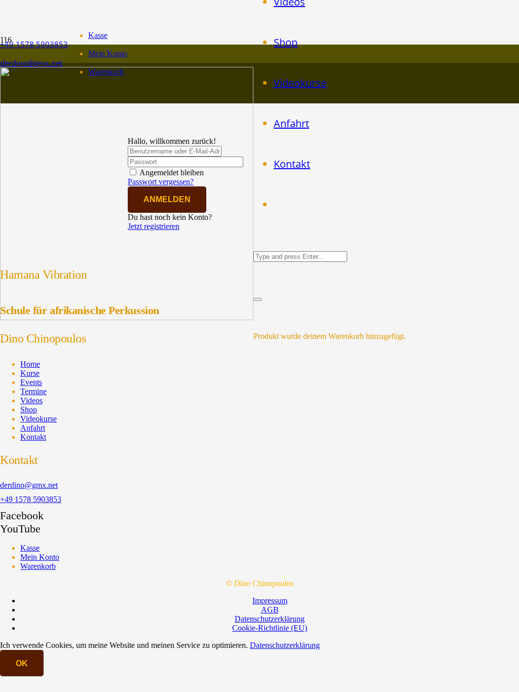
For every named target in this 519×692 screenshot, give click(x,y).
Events (31, 382)
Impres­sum (269, 600)
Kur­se (30, 373)
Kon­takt (33, 437)
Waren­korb (38, 566)
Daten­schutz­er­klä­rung (270, 618)
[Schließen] (257, 299)
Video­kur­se (38, 418)
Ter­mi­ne (33, 391)
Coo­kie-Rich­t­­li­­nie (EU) (269, 628)
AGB (270, 609)
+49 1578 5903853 (30, 499)
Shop (28, 409)
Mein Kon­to (107, 53)
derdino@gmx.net (29, 485)
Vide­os (31, 400)
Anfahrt (32, 428)
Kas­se (97, 35)
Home (30, 364)
